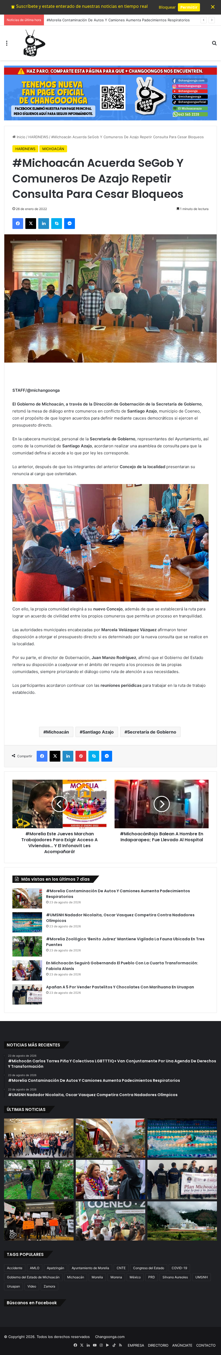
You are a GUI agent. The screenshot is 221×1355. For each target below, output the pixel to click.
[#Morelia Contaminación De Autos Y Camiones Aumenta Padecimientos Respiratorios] (27, 898)
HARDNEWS (38, 137)
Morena (116, 1277)
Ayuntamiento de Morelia (90, 1268)
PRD (151, 1277)
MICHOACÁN (53, 149)
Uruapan (13, 1286)
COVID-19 (179, 1268)
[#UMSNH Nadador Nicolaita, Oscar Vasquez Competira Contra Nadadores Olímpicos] (27, 922)
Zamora (49, 1286)
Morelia (97, 1277)
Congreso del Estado (148, 1268)
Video (31, 1286)
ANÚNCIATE (182, 1345)
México (135, 1277)
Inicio (20, 137)
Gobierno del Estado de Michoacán (33, 1277)
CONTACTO (206, 1345)
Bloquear (167, 7)
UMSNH (201, 1277)
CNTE (121, 1268)
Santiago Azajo (98, 732)
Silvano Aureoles (175, 1277)
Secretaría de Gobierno (151, 732)
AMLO (34, 1268)
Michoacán (57, 732)
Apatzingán (55, 1268)
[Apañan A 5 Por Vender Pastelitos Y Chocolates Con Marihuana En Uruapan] (27, 994)
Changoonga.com (110, 1336)
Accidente (14, 1268)
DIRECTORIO (158, 1345)
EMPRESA (136, 1345)
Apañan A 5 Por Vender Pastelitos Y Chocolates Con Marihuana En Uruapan (120, 987)
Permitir (189, 7)
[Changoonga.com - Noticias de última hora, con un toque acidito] (33, 42)
